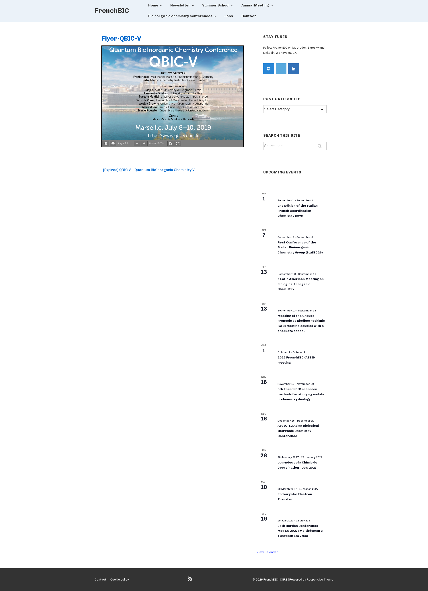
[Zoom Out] (137, 143)
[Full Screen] (178, 143)
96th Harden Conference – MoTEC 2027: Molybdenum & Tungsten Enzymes (300, 531)
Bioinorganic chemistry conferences (180, 16)
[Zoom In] (144, 143)
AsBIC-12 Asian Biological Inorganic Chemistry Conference (298, 431)
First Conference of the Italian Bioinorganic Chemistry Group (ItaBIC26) (300, 247)
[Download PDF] (170, 143)
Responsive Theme (320, 579)
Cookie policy (119, 579)
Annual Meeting (255, 5)
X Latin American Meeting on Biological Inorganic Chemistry (301, 284)
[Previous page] (106, 143)
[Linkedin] (293, 68)
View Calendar (267, 552)
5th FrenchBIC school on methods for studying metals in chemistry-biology (301, 394)
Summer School (215, 5)
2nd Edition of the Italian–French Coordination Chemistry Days (298, 211)
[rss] (190, 580)
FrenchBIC (112, 11)
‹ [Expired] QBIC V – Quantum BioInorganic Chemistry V (148, 170)
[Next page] (113, 143)
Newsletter (180, 5)
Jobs (228, 16)
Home (153, 5)
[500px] (281, 68)
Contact (248, 16)
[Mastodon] (268, 68)
